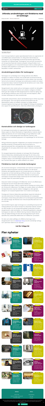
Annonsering (31, 394)
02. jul (16, 332)
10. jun (16, 372)
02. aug (16, 251)
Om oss (31, 396)
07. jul (37, 291)
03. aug (37, 237)
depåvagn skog (20, 220)
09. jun (37, 372)
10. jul (16, 291)
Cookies (31, 398)
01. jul (16, 345)
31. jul (16, 278)
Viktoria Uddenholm (14, 18)
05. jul (16, 318)
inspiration (40, 18)
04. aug (16, 237)
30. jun (37, 345)
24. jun (16, 359)
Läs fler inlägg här (22, 226)
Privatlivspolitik (24, 404)
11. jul (38, 278)
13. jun (37, 359)
